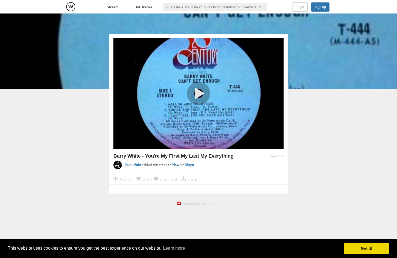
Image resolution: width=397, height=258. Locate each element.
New (175, 165)
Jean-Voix (133, 165)
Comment (168, 179)
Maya (189, 165)
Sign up (320, 7)
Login (300, 7)
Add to (126, 179)
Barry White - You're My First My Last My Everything (173, 156)
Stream (113, 7)
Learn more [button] (174, 248)
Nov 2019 (277, 156)
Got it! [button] (366, 248)
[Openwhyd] (70, 6)
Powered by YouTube (198, 204)
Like (145, 179)
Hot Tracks (143, 7)
